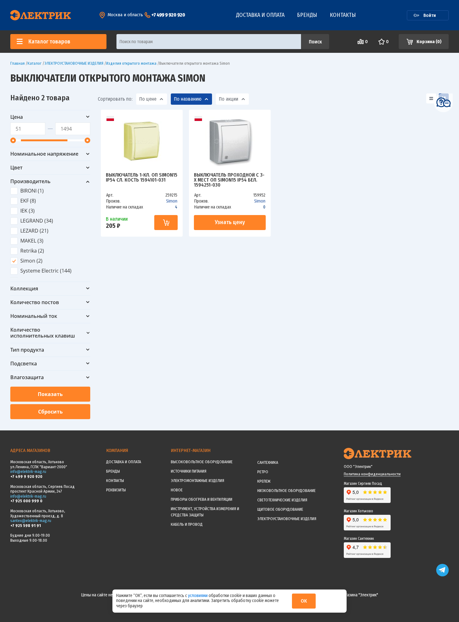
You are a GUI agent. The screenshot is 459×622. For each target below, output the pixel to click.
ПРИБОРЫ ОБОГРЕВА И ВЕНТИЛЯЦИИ (201, 499)
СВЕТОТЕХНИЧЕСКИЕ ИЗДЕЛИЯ (282, 500)
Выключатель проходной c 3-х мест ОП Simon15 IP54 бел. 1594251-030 (229, 180)
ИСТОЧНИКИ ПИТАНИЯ (188, 471)
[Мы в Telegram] (442, 575)
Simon (171, 201)
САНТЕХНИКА (267, 462)
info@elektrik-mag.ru (28, 471)
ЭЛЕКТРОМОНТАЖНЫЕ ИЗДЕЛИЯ (197, 480)
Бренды (307, 15)
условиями (198, 595)
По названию (187, 99)
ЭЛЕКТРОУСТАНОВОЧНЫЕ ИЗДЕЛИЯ (286, 518)
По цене (147, 99)
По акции (228, 99)
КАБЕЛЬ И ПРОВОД (187, 524)
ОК (304, 601)
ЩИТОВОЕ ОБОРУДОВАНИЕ (280, 509)
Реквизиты (116, 490)
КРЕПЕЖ (263, 481)
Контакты (343, 15)
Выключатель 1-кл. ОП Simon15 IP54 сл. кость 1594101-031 (141, 178)
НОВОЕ (177, 490)
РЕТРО (262, 471)
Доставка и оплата (260, 15)
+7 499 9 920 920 (168, 15)
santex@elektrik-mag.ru (30, 520)
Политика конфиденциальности (372, 474)
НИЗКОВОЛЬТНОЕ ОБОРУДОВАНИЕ (286, 490)
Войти (429, 15)
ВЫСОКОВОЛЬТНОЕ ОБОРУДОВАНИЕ (202, 461)
